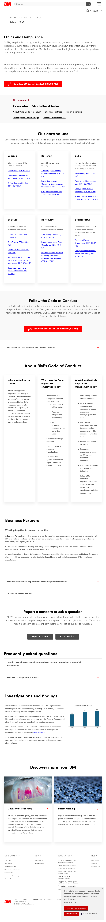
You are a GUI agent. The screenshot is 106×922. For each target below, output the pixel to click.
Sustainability (9, 873)
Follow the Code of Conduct (45, 106)
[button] (88, 914)
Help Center (95, 860)
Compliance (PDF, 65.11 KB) (19, 171)
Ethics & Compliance (11, 879)
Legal (15, 899)
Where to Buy (95, 866)
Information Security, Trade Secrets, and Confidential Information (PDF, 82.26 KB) (19, 260)
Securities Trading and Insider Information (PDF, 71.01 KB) (18, 271)
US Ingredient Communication (67, 886)
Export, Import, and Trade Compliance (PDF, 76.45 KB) (51, 245)
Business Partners (53, 112)
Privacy (25, 899)
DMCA (49, 899)
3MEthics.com (39, 733)
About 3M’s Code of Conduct (27, 112)
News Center (39, 860)
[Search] (88, 4)
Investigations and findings (26, 118)
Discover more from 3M (54, 118)
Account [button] (94, 11)
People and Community (12, 876)
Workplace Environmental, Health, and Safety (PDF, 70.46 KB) (85, 254)
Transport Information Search (67, 865)
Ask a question (67, 637)
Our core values (20, 106)
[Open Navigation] (99, 5)
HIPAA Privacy (37, 899)
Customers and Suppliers (12, 870)
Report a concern (74, 112)
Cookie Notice (70, 902)
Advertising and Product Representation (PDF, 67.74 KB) (52, 173)
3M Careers (8, 863)
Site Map (94, 863)
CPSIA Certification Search (66, 868)
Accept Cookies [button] (71, 914)
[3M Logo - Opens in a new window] (7, 4)
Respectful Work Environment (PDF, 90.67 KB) (85, 243)
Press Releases (39, 863)
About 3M (8, 860)
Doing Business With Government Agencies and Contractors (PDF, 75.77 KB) (53, 184)
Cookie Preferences (20, 901)
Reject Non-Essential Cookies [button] (76, 908)
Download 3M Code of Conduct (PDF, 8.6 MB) (36, 84)
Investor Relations (10, 866)
